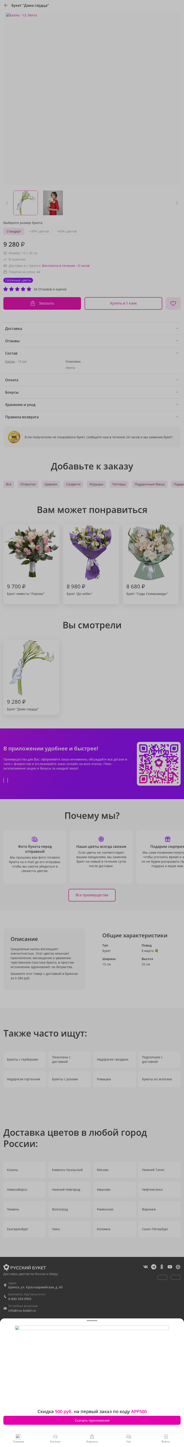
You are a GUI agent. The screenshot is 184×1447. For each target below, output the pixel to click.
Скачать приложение (92, 1420)
